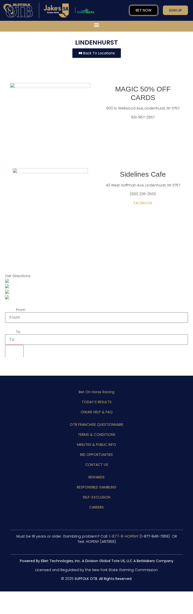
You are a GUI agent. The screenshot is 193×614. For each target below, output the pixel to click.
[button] (96, 25)
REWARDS (96, 477)
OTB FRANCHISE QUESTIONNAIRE (96, 424)
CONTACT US (96, 464)
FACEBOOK (143, 203)
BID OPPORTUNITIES (96, 454)
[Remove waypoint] (14, 353)
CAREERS (96, 507)
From (20, 310)
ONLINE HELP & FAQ (97, 412)
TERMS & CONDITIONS (96, 434)
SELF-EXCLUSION (96, 497)
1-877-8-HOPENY (124, 536)
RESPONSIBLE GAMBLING (96, 487)
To (18, 332)
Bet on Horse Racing (96, 391)
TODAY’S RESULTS (97, 401)
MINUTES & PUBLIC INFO (96, 444)
